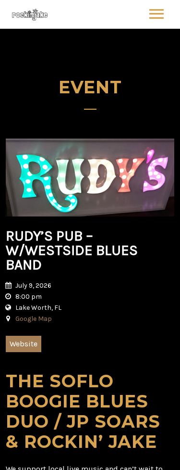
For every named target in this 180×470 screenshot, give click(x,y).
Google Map (33, 319)
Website (23, 343)
